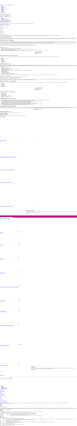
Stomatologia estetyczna (2, 394)
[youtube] (22, 4)
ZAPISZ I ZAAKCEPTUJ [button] (2, 425)
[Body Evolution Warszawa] (9, 310)
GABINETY (2, 6)
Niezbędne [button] (1, 409)
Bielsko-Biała (19, 344)
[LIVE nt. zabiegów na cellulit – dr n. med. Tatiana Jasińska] (7, 168)
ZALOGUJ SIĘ (2, 11)
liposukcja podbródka (3, 86)
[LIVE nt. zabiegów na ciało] (19, 139)
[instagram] (13, 4)
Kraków (19, 231)
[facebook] (4, 4)
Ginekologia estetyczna (2, 395)
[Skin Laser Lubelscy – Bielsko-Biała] (9, 344)
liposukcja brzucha (3, 83)
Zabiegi (0, 396)
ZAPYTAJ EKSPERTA (3, 7)
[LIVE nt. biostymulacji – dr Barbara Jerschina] (7, 181)
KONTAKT (2, 10)
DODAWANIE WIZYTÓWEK (4, 388)
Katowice (19, 364)
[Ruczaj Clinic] (9, 231)
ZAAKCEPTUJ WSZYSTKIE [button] (9, 403)
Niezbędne (2, 410)
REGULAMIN (2, 387)
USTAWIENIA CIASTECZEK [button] (3, 403)
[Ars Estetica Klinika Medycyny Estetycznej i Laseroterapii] (9, 324)
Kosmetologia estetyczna (2, 391)
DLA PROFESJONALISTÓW (4, 9)
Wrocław (19, 324)
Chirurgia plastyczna (2, 390)
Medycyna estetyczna (2, 389)
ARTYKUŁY (2, 8)
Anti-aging (1, 392)
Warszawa (19, 310)
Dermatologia (1, 393)
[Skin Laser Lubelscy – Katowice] (9, 364)
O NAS (2, 386)
